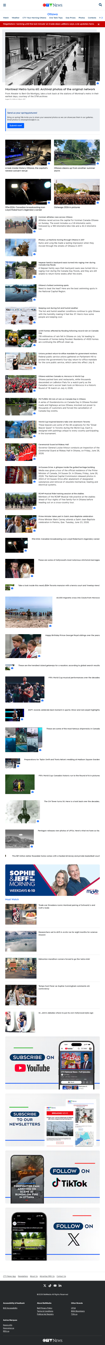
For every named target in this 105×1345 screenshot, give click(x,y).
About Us (34, 1276)
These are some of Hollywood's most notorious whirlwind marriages (69, 560)
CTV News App (9, 1276)
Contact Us (61, 1276)
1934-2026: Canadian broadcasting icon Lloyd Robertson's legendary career (25, 208)
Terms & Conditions (45, 1311)
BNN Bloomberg (78, 1311)
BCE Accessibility (10, 1308)
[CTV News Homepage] (52, 5)
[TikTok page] (49, 1285)
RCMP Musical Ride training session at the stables (61, 494)
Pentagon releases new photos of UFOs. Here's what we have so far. (69, 831)
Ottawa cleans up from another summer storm (74, 169)
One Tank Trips (56, 18)
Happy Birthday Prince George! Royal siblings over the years (72, 635)
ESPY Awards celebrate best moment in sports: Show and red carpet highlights (64, 710)
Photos (82, 18)
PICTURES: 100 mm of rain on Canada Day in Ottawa (62, 399)
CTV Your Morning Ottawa (34, 18)
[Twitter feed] (44, 1285)
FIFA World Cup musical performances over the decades (74, 678)
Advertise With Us (47, 1276)
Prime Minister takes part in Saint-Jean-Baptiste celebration (66, 516)
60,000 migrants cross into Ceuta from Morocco (78, 598)
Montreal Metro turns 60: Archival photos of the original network (50, 89)
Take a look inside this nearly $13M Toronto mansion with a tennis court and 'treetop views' (59, 585)
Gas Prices (71, 18)
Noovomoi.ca (8, 1328)
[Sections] (4, 5)
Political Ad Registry (45, 1314)
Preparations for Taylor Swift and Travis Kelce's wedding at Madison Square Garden (62, 759)
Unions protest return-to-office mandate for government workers (68, 354)
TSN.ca (74, 1314)
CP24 (73, 1308)
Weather (15, 18)
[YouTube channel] (55, 1285)
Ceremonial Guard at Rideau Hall (54, 445)
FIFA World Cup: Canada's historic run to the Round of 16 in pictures (69, 776)
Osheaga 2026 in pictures (67, 207)
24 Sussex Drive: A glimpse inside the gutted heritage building (67, 467)
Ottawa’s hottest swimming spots (54, 285)
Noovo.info (7, 1325)
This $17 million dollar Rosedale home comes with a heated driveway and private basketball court (56, 856)
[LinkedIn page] (60, 1285)
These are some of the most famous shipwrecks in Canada (73, 729)
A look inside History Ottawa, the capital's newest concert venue (26, 169)
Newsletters (23, 1276)
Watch (6, 18)
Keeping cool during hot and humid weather (58, 308)
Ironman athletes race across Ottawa (55, 217)
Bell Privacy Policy (44, 1308)
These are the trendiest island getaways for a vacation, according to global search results (59, 665)
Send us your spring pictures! (22, 113)
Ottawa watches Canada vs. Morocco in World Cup (61, 376)
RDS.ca (6, 1331)
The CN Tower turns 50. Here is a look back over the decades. (72, 801)
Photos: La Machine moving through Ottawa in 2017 (61, 240)
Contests (92, 18)
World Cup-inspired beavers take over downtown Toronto (64, 422)
